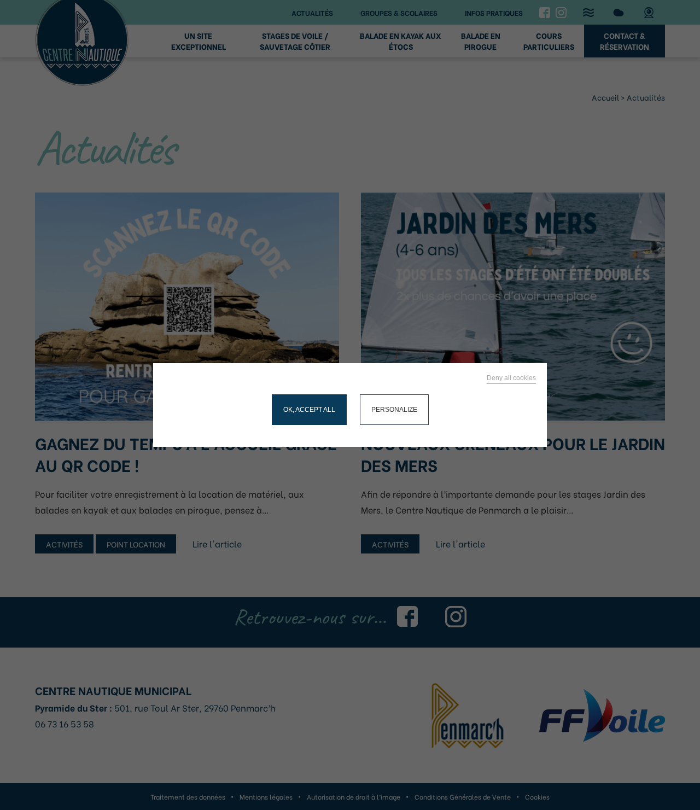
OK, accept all (309, 409)
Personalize (394, 409)
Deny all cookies (511, 378)
